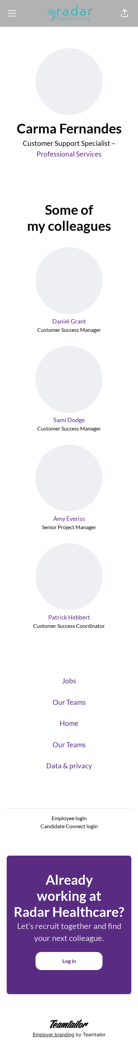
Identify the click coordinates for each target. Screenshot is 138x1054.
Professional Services (69, 154)
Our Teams (69, 702)
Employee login (69, 818)
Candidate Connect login (69, 826)
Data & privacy (69, 765)
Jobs (69, 680)
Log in (69, 961)
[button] (124, 13)
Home (69, 723)
